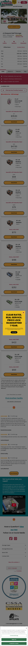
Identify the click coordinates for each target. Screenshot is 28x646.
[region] (14, 636)
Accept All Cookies (14, 643)
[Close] (26, 628)
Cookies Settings (14, 635)
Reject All (14, 639)
